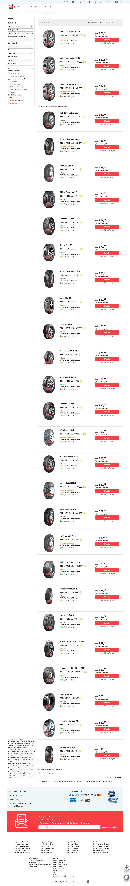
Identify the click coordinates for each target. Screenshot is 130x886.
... (56, 773)
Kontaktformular (73, 882)
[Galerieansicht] (115, 22)
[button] (126, 867)
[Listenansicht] (112, 22)
